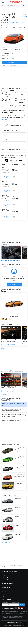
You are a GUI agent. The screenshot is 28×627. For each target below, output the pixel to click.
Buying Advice (6, 587)
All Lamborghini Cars (7, 492)
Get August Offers (14, 62)
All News (3, 348)
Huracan (20, 565)
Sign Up (22, 605)
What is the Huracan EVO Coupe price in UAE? (13, 404)
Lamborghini (13, 565)
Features (5, 144)
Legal (3, 596)
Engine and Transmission (10, 130)
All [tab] (6, 160)
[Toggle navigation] (3, 2)
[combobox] (1, 5)
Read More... (5, 119)
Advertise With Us (7, 580)
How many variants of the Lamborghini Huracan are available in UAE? (13, 415)
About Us (4, 575)
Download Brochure (14, 284)
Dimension (6, 139)
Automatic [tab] (19, 160)
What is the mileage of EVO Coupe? (11, 420)
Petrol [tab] (11, 160)
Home (2, 565)
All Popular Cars (6, 542)
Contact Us (5, 577)
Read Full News (11, 344)
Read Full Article (10, 391)
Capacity (5, 135)
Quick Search (5, 592)
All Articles (3, 394)
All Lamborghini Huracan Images (10, 260)
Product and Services (7, 583)
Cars (7, 565)
